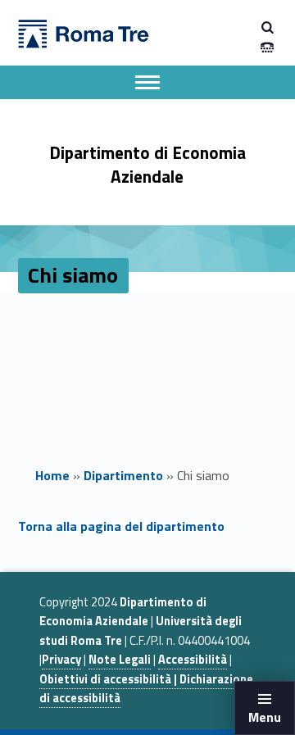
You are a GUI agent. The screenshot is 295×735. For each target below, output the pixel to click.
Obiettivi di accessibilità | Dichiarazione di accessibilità (146, 688)
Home (52, 475)
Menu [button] (264, 717)
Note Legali (119, 660)
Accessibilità (192, 660)
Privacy (61, 660)
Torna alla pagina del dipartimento (121, 526)
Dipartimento (123, 475)
